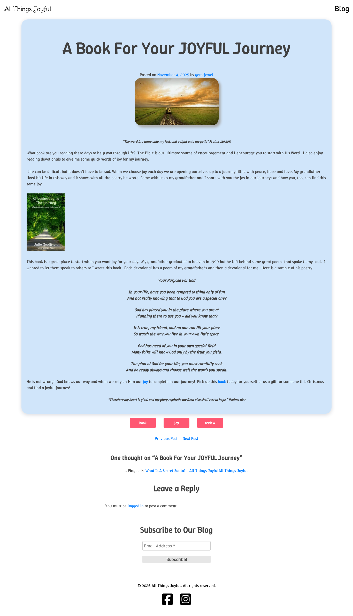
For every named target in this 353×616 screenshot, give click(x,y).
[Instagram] (185, 599)
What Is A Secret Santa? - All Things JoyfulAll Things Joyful (196, 470)
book (222, 381)
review (210, 423)
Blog (342, 8)
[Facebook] (167, 599)
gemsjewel (204, 74)
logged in (136, 506)
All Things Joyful (27, 9)
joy (145, 381)
